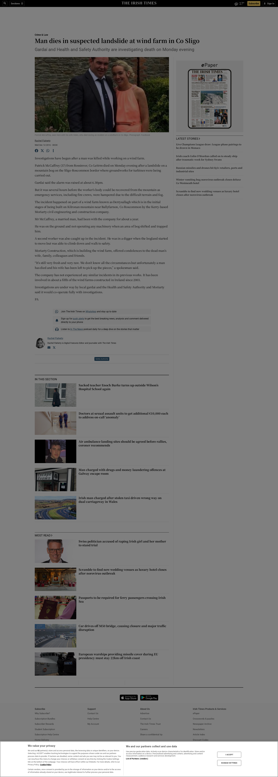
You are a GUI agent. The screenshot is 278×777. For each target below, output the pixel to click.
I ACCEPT (229, 755)
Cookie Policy (45, 765)
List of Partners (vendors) (137, 759)
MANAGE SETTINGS (229, 763)
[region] (139, 759)
